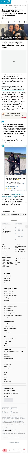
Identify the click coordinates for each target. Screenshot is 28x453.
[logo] (8, 1)
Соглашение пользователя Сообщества (20, 247)
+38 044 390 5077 (18, 224)
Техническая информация (20, 251)
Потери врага (7, 300)
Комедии (5, 343)
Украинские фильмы (8, 339)
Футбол (10, 5)
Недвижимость (7, 362)
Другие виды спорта (8, 381)
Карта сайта (17, 262)
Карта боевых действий (9, 291)
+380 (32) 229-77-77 (9, 430)
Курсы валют (6, 324)
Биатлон (5, 379)
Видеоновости (7, 280)
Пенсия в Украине (7, 332)
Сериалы (5, 345)
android (5, 409)
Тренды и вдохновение (9, 368)
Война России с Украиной (10, 288)
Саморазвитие (7, 356)
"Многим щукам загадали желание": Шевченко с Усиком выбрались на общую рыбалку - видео (20, 5)
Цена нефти (6, 323)
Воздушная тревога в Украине (10, 295)
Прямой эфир (7, 278)
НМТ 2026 (6, 354)
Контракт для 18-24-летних (9, 312)
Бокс (5, 374)
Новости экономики (9, 321)
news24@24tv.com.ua (6, 224)
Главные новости (7, 275)
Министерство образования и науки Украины (13, 351)
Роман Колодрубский (9, 18)
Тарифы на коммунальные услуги (11, 328)
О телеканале (4, 250)
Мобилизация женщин (8, 310)
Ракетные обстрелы (8, 289)
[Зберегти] (24, 22)
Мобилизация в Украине (10, 305)
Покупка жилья (7, 366)
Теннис (5, 377)
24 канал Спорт (4, 5)
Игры (16, 264)
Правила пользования (6, 257)
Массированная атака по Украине (11, 297)
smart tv (5, 412)
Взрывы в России (7, 298)
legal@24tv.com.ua (16, 431)
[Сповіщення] (26, 2)
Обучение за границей (8, 358)
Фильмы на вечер (7, 341)
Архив (16, 260)
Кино (5, 336)
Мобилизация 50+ (7, 308)
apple (14, 409)
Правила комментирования (20, 249)
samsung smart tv (14, 412)
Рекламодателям (5, 255)
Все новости (7, 273)
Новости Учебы (7, 349)
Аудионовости (7, 282)
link (15, 230)
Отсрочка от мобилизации (9, 313)
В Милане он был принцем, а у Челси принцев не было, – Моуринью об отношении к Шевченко (13, 87)
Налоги (5, 330)
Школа (5, 353)
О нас (3, 244)
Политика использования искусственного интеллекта (7, 263)
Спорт (5, 372)
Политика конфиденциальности (6, 260)
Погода (5, 283)
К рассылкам (8, 400)
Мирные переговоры (8, 293)
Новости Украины (7, 276)
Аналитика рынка (7, 364)
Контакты (17, 253)
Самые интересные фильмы (10, 338)
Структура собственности (20, 258)
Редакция (3, 246)
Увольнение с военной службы (10, 306)
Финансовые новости (8, 326)
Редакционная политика (6, 248)
